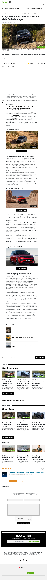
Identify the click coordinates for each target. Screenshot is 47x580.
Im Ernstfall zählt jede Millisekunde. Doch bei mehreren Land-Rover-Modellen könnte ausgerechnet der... (38, 429)
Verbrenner (17, 170)
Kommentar (9, 502)
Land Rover (18, 94)
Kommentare (6, 63)
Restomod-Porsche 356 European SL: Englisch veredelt (23, 457)
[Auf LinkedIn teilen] (2, 100)
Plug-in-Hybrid (14, 118)
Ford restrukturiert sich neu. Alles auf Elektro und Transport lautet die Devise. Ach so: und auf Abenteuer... (8, 388)
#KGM (8, 453)
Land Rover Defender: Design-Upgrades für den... (23, 424)
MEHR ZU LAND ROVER (8, 437)
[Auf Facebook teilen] (2, 94)
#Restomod (24, 453)
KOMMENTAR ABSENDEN (23, 523)
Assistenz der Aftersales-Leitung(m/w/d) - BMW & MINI (26, 472)
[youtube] (20, 560)
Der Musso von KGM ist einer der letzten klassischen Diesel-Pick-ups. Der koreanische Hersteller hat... (8, 462)
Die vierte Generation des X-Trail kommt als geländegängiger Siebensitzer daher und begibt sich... (38, 388)
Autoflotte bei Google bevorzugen (36, 63)
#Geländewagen (10, 368)
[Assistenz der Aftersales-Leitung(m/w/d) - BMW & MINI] (4, 474)
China (24, 314)
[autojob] (42, 468)
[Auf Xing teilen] (2, 102)
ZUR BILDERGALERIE (21, 151)
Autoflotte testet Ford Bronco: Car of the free (8, 383)
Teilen (14, 63)
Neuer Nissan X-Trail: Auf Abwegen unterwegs (38, 383)
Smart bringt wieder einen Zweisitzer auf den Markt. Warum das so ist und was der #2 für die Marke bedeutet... (38, 462)
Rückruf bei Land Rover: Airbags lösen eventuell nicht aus (38, 424)
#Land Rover (24, 379)
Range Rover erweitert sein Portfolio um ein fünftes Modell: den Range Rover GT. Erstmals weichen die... (8, 429)
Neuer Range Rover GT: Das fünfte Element (8, 424)
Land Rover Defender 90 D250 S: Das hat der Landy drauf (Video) (21, 106)
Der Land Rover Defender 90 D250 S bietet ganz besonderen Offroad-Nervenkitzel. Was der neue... (23, 388)
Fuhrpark (13, 13)
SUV (32, 112)
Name (25, 498)
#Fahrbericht (9, 379)
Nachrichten (7, 13)
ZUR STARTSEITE (40, 357)
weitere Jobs (13, 481)
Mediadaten (16, 573)
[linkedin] (26, 560)
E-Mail (8, 498)
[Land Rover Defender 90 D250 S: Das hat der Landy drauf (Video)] (23, 374)
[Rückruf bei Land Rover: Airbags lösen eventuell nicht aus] (38, 415)
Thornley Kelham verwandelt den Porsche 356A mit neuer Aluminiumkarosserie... (22, 462)
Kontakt (23, 573)
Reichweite (13, 119)
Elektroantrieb (21, 172)
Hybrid (29, 165)
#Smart (38, 453)
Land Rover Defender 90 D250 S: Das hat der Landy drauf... (23, 383)
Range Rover (16, 115)
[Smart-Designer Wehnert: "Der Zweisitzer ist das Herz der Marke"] (38, 448)
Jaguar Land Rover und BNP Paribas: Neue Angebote (18, 108)
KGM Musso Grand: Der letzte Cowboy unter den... (8, 457)
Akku (17, 162)
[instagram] (23, 560)
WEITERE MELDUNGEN (8, 393)
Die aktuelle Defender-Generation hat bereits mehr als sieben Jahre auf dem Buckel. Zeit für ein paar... (23, 429)
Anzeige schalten (24, 481)
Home (3, 13)
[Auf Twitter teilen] (2, 97)
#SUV (38, 379)
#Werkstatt (39, 420)
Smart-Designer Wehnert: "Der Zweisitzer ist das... (38, 457)
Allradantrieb (8, 178)
